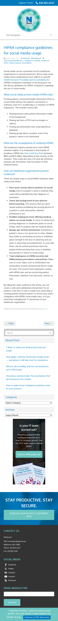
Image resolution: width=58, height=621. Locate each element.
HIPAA (6, 63)
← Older (10, 323)
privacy (18, 63)
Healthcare (37, 58)
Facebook (36, 61)
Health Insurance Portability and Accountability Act (27, 79)
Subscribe (12, 602)
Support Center (26, 2)
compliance (28, 61)
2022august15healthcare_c (13, 61)
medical (12, 63)
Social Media (26, 63)
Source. (45, 309)
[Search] (50, 333)
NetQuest (26, 58)
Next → (48, 323)
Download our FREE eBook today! (37, 617)
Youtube (11, 576)
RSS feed (12, 580)
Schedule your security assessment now (29, 515)
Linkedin (11, 572)
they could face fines (33, 153)
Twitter (11, 569)
